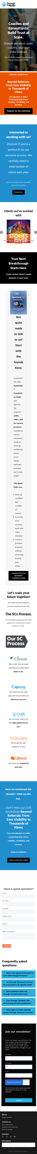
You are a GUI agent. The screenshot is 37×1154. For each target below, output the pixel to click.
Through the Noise (20, 1152)
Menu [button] (33, 4)
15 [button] (27, 240)
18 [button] (33, 240)
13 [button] (24, 240)
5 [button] (10, 240)
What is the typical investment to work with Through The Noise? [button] (18, 974)
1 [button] (4, 240)
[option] (18, 231)
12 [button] (22, 240)
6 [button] (12, 240)
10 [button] (19, 240)
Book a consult (7, 1129)
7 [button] (14, 240)
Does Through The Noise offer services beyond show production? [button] (17, 1002)
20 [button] (17, 243)
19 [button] (16, 243)
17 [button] (31, 240)
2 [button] (5, 240)
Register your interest (10, 1127)
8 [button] (16, 240)
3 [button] (7, 240)
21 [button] (19, 243)
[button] (1, 232)
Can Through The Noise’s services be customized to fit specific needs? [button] (18, 983)
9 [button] (17, 240)
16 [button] (29, 240)
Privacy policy (7, 1117)
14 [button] (26, 240)
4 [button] (9, 240)
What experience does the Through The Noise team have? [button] (15, 993)
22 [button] (21, 243)
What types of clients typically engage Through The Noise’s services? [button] (18, 1011)
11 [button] (21, 240)
